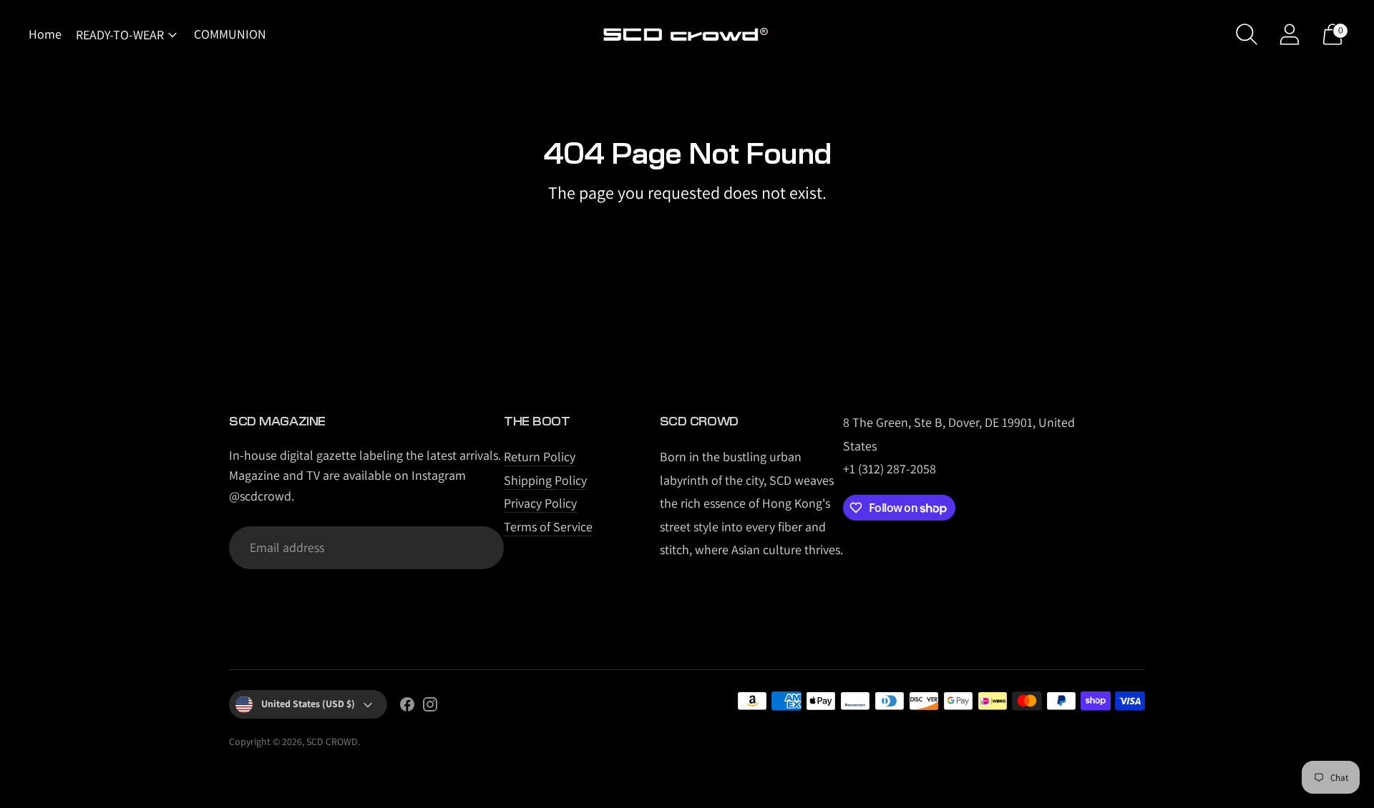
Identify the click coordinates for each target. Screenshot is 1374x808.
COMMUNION (230, 34)
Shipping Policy (545, 480)
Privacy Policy (540, 503)
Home (45, 34)
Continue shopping (687, 229)
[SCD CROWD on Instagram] (430, 707)
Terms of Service (548, 526)
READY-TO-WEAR (120, 34)
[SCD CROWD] (687, 34)
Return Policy (539, 456)
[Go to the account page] (1290, 34)
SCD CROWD (332, 741)
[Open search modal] (1247, 34)
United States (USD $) (308, 703)
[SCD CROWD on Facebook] (407, 707)
